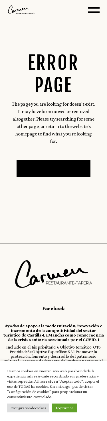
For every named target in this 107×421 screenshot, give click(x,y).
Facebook (53, 308)
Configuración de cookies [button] (28, 408)
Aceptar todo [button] (64, 408)
